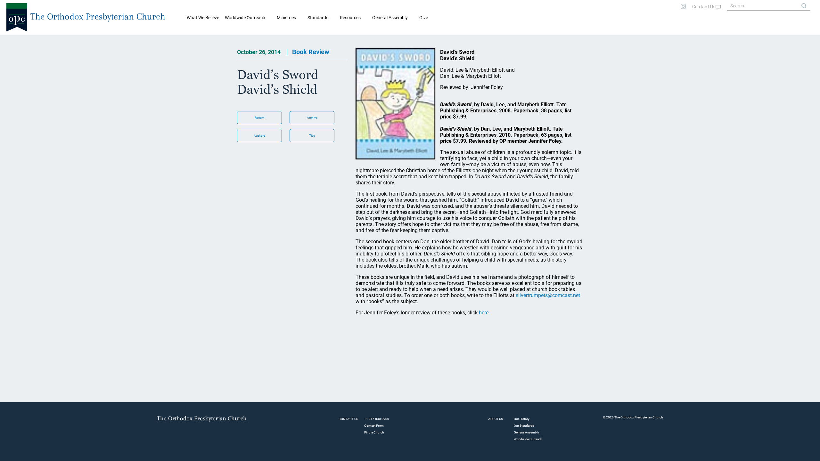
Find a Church (374, 432)
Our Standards (524, 425)
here (483, 313)
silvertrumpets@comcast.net (548, 295)
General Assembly (390, 17)
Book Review (310, 52)
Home (13, 40)
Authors (259, 135)
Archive (312, 117)
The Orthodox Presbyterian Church (97, 16)
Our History (521, 419)
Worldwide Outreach (528, 439)
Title (312, 135)
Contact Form (374, 425)
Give (423, 17)
